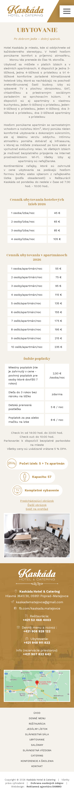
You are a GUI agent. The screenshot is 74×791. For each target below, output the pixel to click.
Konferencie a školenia (37, 760)
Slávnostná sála (37, 734)
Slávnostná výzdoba (37, 750)
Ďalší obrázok (37, 505)
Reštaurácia (37, 723)
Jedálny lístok (37, 728)
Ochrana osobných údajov (47, 783)
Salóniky (37, 744)
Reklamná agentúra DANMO (44, 786)
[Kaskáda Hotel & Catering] (33, 10)
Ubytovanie (37, 739)
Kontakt (37, 766)
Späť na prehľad (37, 509)
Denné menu (37, 718)
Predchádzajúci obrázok (37, 501)
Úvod (37, 712)
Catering (37, 755)
